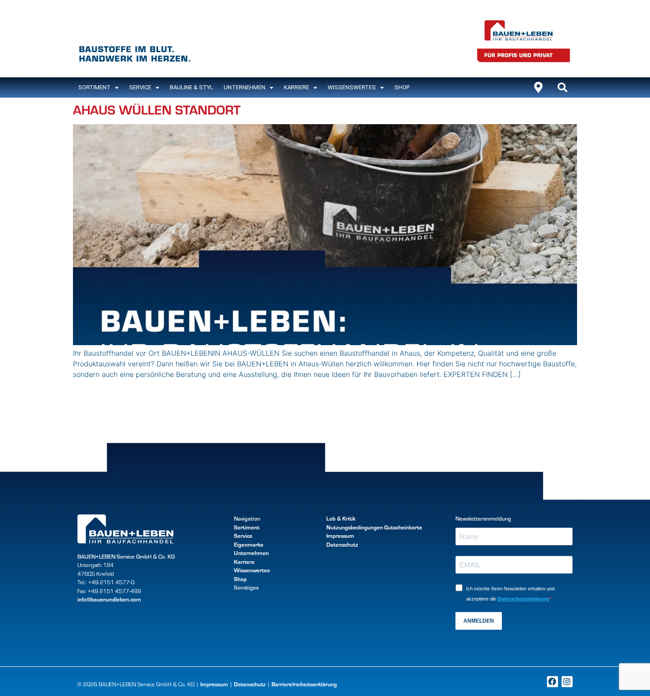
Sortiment (247, 527)
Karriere (296, 87)
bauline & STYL (191, 87)
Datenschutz (342, 544)
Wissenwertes (252, 570)
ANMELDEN (478, 621)
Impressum (340, 536)
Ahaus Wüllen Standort (157, 109)
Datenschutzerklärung (523, 598)
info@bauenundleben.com (109, 599)
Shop (401, 87)
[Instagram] (567, 681)
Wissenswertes (352, 87)
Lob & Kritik (341, 518)
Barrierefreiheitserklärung (304, 684)
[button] (562, 87)
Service (140, 87)
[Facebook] (552, 681)
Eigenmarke (249, 544)
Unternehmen (244, 87)
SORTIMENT (94, 87)
